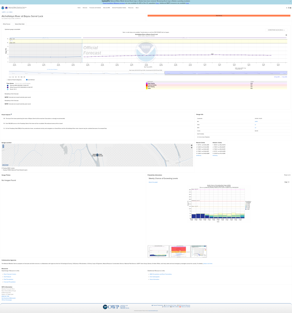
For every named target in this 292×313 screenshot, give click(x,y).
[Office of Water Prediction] (118, 306)
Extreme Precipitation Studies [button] (119, 7)
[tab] (7, 24)
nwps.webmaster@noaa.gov (153, 310)
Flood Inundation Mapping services (114, 3)
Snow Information (154, 279)
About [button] (137, 7)
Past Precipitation (8, 279)
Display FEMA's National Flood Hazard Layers (15, 170)
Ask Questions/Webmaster (9, 298)
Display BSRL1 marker (9, 168)
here (157, 3)
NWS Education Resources (184, 305)
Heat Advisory (219, 15)
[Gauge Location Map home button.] (191, 145)
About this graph (153, 182)
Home (79, 7)
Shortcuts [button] (85, 7)
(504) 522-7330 (5, 296)
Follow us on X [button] (166, 306)
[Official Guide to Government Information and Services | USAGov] (105, 306)
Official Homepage (7, 300)
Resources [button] (130, 7)
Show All (198, 155)
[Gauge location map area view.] (191, 147)
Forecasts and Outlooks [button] (95, 7)
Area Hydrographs (155, 277)
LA (255, 124)
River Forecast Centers (10, 274)
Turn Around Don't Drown (171, 305)
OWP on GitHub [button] (175, 306)
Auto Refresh (31, 80)
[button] (290, 1)
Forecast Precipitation (10, 282)
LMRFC (4, 12)
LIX (7, 12)
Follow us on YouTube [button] (185, 306)
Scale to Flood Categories (14, 80)
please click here (207, 263)
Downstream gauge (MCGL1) (275, 30)
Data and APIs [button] (106, 7)
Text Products (7, 277)
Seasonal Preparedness (158, 305)
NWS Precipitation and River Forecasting (160, 274)
